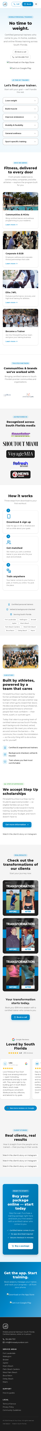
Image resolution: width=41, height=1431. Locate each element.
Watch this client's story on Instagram (20, 834)
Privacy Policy (8, 1407)
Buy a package (22, 1246)
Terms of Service (9, 1404)
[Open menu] (36, 4)
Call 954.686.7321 (22, 57)
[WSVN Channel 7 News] (20, 474)
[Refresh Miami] (20, 464)
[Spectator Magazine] (20, 434)
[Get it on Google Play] (20, 69)
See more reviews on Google (22, 1108)
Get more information (15, 825)
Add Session (6, 1424)
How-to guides (9, 1393)
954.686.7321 (10, 1339)
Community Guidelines (12, 1410)
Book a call (21, 52)
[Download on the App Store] (20, 63)
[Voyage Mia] (20, 454)
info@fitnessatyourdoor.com (16, 1342)
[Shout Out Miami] (20, 444)
